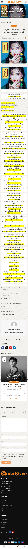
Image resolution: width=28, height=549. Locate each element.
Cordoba (3, 525)
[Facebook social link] (2, 347)
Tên (2, 434)
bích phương (6, 339)
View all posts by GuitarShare (14, 332)
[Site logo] (14, 2)
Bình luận (4, 416)
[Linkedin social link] (14, 347)
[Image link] (14, 473)
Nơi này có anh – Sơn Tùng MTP (11, 303)
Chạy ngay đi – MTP (8, 311)
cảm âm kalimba (18, 339)
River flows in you (7, 301)
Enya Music (4, 522)
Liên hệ (3, 502)
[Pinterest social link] (10, 347)
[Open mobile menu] (2, 1)
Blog (2, 508)
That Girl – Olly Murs (8, 314)
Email (3, 441)
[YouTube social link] (13, 532)
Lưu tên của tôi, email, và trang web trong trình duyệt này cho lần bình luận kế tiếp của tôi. (13, 456)
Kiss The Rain (6, 298)
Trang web (4, 447)
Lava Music (4, 519)
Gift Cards (3, 510)
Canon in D (5, 295)
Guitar (4, 6)
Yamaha (3, 527)
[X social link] (6, 347)
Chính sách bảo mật (6, 505)
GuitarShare (6, 16)
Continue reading (14, 398)
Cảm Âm (12, 381)
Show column (7, 22)
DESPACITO (5, 309)
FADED (4, 306)
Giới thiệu (3, 500)
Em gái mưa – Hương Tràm (10, 293)
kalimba (5, 343)
